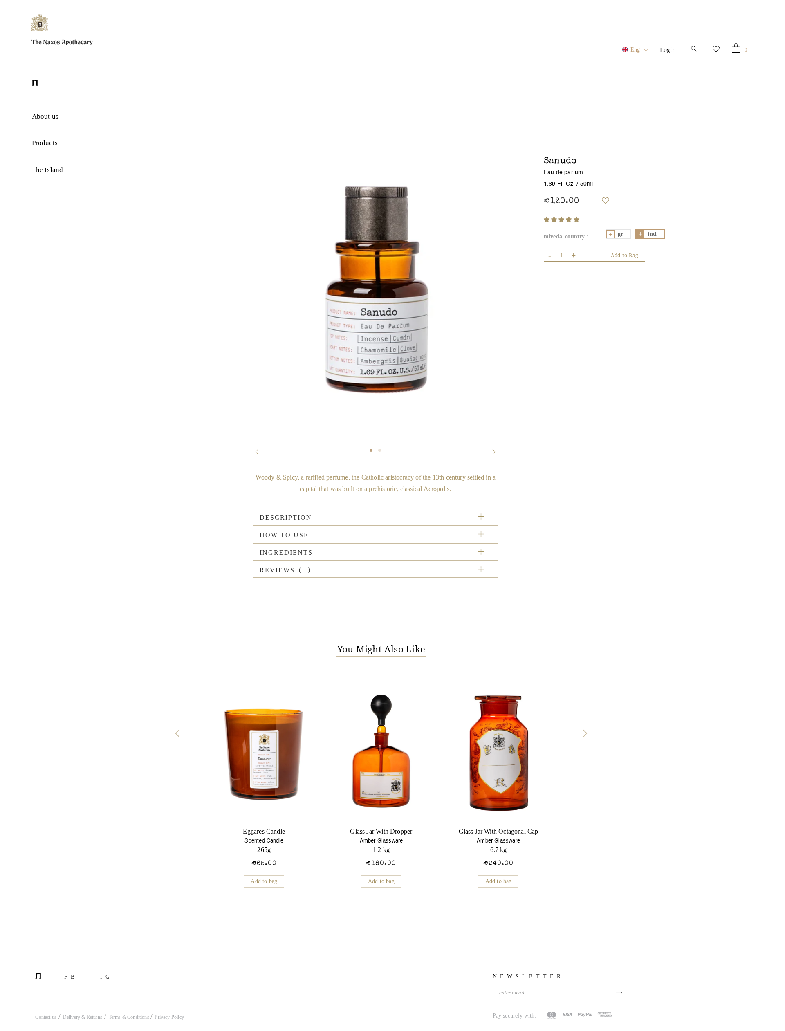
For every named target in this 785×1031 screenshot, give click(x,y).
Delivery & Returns (82, 1017)
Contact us (45, 1017)
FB (71, 977)
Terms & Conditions (129, 1017)
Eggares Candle (264, 831)
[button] (561, 219)
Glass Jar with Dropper (381, 831)
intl (652, 234)
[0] (736, 50)
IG (106, 977)
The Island (47, 170)
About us (45, 116)
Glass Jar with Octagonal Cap (498, 831)
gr (620, 234)
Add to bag (264, 881)
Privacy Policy (169, 1017)
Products (45, 143)
